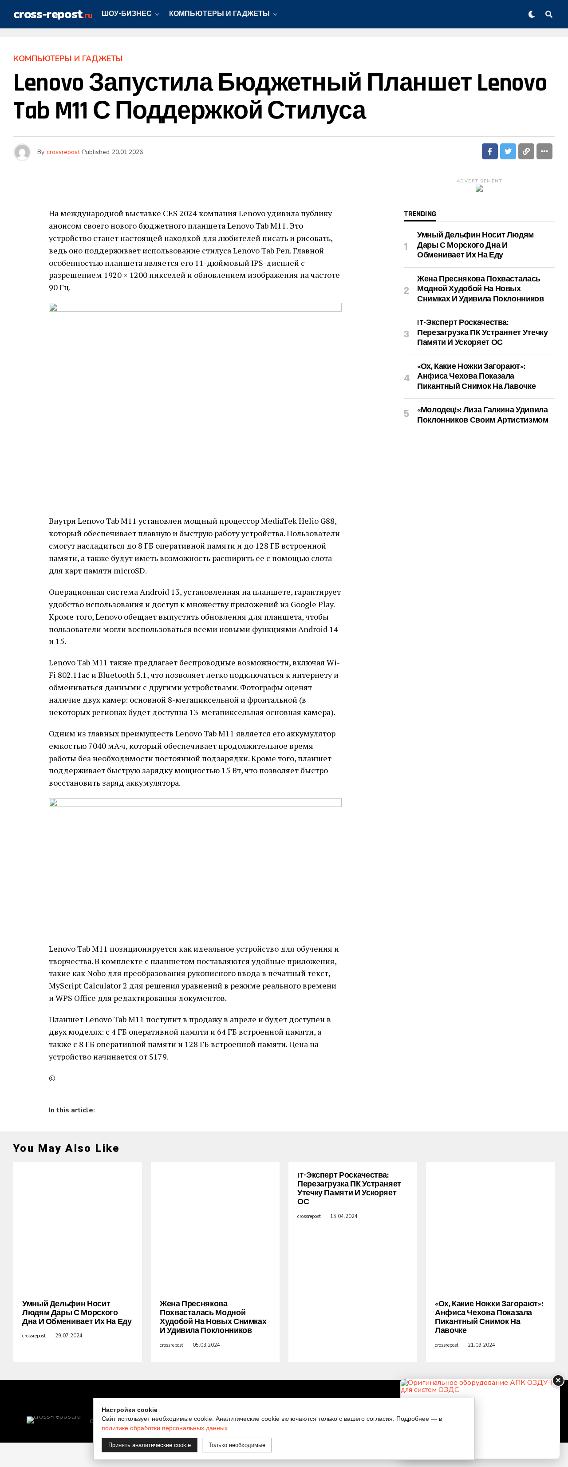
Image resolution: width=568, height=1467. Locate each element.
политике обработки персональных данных (165, 1427)
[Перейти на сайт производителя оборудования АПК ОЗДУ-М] (480, 1419)
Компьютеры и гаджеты (219, 14)
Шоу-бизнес (127, 14)
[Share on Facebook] (490, 151)
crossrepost (63, 152)
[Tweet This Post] (508, 151)
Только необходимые (237, 1445)
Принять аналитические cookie (149, 1445)
